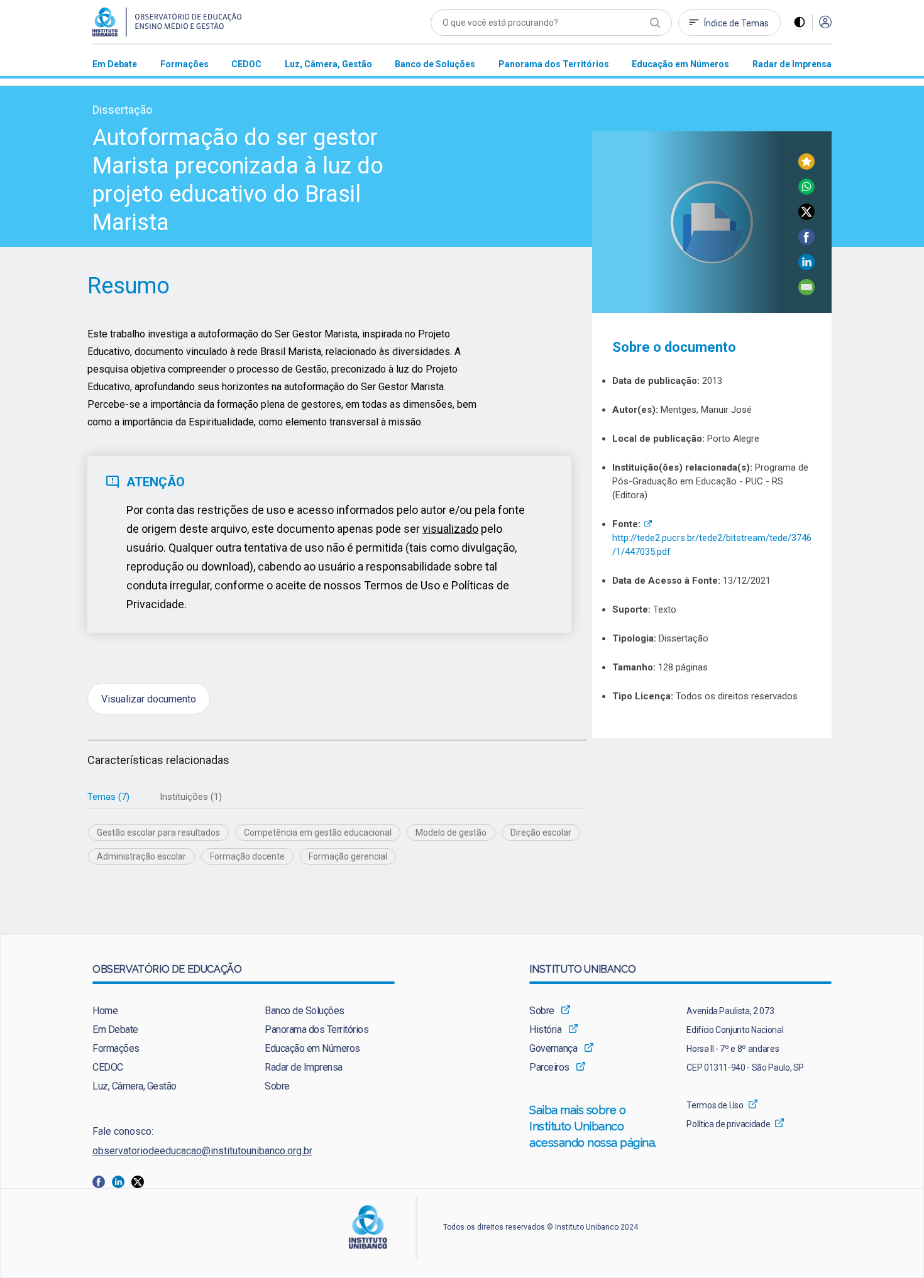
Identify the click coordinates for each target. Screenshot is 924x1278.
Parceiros (549, 1067)
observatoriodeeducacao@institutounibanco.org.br (202, 1151)
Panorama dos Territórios (316, 1029)
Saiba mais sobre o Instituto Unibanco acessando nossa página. (594, 1126)
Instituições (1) (191, 796)
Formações (116, 1048)
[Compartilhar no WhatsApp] (806, 191)
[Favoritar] (806, 166)
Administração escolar (141, 856)
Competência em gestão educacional (318, 832)
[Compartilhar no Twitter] (806, 216)
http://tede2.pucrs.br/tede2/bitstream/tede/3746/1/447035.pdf (711, 537)
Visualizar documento (148, 698)
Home (105, 1011)
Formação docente (247, 856)
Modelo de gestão (451, 832)
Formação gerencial (348, 856)
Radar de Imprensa (304, 1067)
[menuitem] (114, 64)
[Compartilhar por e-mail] (806, 292)
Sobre (277, 1086)
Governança (553, 1048)
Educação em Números (312, 1048)
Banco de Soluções (304, 1011)
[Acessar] (825, 23)
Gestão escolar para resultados (158, 832)
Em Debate (115, 1029)
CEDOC (107, 1067)
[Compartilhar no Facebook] (806, 242)
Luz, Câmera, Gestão (134, 1086)
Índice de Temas (736, 23)
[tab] (108, 797)
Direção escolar (540, 832)
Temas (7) (108, 796)
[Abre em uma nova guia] (102, 1181)
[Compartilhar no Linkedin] (806, 267)
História (545, 1029)
